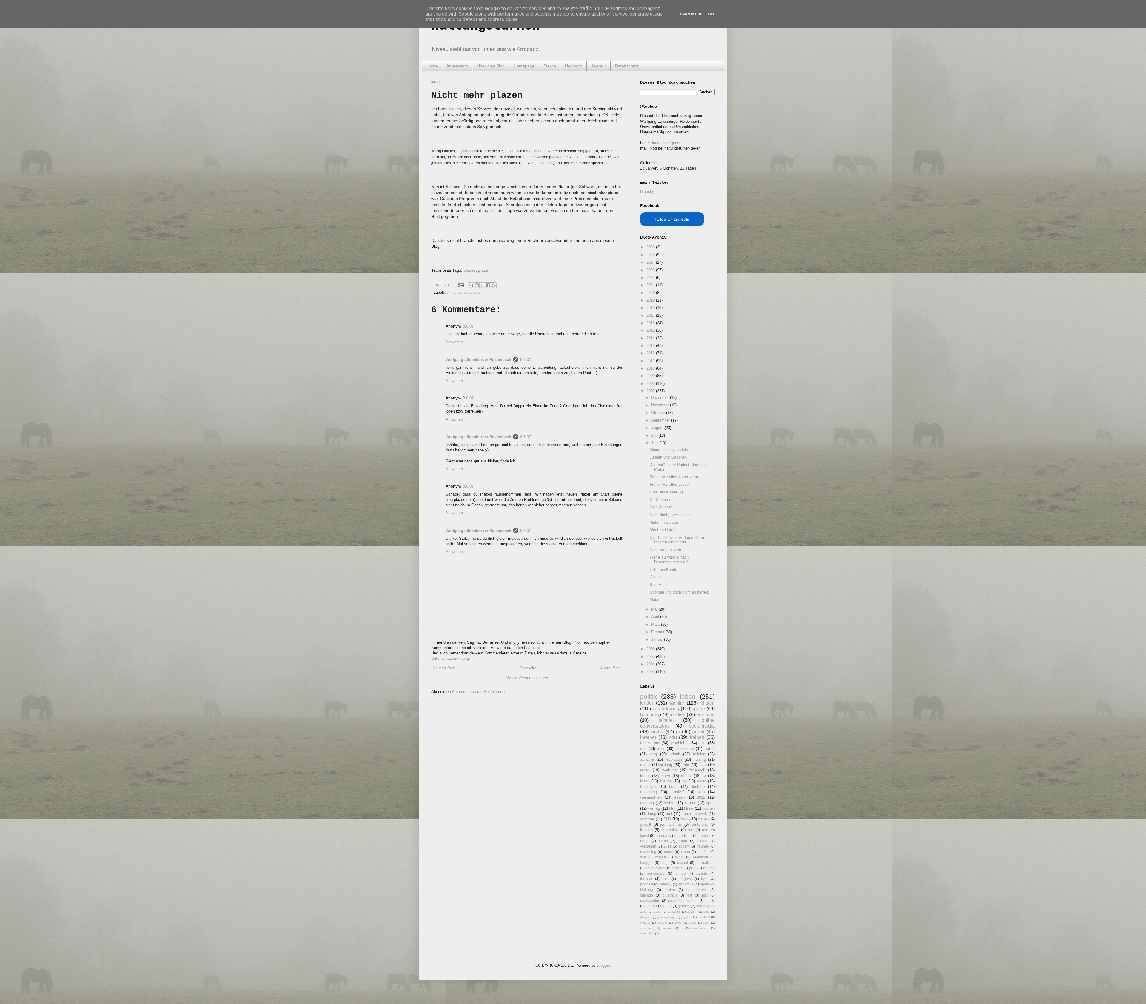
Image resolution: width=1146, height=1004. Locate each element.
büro (706, 911)
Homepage (524, 66)
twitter (709, 748)
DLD (667, 819)
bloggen (647, 863)
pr (678, 731)
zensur (660, 857)
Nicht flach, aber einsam (671, 515)
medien (678, 714)
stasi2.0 (677, 792)
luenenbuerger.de (666, 143)
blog (653, 754)
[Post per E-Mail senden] (461, 285)
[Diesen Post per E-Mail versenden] (471, 285)
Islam (679, 857)
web (701, 792)
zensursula (656, 873)
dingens (645, 917)
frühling (699, 759)
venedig (702, 906)
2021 (651, 285)
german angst (667, 917)
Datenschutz (627, 66)
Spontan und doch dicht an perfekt (679, 592)
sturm (685, 852)
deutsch (698, 786)
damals (702, 873)
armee (680, 873)
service (684, 906)
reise (702, 764)
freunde (703, 846)
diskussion (684, 748)
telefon (703, 852)
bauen (703, 819)
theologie (648, 786)
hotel (666, 879)
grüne (699, 708)
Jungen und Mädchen (668, 457)
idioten (707, 702)
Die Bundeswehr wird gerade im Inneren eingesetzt (677, 540)
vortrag (654, 808)
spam (704, 884)
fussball (682, 863)
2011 (651, 361)
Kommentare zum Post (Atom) (478, 691)
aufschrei (674, 911)
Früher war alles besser (670, 484)
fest (689, 895)
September (661, 420)
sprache (647, 759)
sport (710, 803)
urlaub (675, 754)
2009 (651, 375)
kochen (708, 808)
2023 (651, 270)
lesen (665, 776)
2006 (651, 649)
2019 (651, 300)
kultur (645, 776)
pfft (682, 928)
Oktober (658, 412)
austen (692, 911)
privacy (665, 884)
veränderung (665, 708)
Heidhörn (573, 66)
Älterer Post (610, 668)
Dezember (660, 397)
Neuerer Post (444, 668)
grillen (687, 917)
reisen (645, 764)
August (658, 427)
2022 (651, 277)
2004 (651, 664)
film (672, 808)
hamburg (649, 714)
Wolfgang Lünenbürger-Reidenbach (478, 359)
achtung (647, 803)
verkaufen (648, 846)
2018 (651, 307)
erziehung (648, 792)
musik (686, 776)
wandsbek (647, 933)
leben (688, 696)
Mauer (655, 599)
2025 (651, 255)
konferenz (699, 824)
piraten (690, 803)
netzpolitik (670, 830)
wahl (661, 748)
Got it (715, 14)
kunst (644, 835)
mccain (662, 922)
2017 (651, 315)
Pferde (549, 66)
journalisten (705, 863)
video (701, 781)
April (655, 616)
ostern (677, 868)
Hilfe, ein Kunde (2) (666, 492)
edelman (705, 714)
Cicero (655, 577)
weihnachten (651, 797)
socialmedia (702, 725)
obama (651, 906)
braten (670, 890)
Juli (654, 435)
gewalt (645, 824)
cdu (673, 737)
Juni (655, 443)
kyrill (704, 879)
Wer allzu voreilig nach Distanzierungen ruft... (671, 559)
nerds (710, 900)
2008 (651, 383)
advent (683, 846)
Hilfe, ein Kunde (663, 569)
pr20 (693, 868)
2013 (651, 345)
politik (648, 696)
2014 (651, 338)
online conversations (463, 292)
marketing (648, 852)
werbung (669, 770)
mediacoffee (650, 900)
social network (694, 813)
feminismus (650, 743)
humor (704, 835)
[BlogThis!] (477, 285)
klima (688, 808)
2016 (651, 323)
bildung (666, 764)
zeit (643, 857)
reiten (645, 770)
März (656, 624)
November (660, 405)
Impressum (457, 66)
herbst (669, 803)
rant (669, 813)
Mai (655, 609)
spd (643, 748)
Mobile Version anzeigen (527, 678)
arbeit (698, 731)
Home (432, 66)
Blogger (603, 965)
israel (663, 841)
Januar (657, 639)
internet (648, 737)
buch (673, 786)
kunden (646, 830)
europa (661, 835)
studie (702, 841)
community (647, 928)
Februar (658, 632)
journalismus (671, 824)
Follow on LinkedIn (672, 219)
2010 (651, 368)
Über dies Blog (491, 66)
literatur (645, 922)
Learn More (689, 14)
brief (706, 922)
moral (668, 852)
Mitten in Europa (664, 522)
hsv (705, 895)
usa (705, 830)
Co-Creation (660, 499)
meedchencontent (682, 900)
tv (704, 776)
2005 (651, 656)
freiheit (697, 737)
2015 (651, 330)
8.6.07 (468, 326)
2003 (651, 671)
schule (666, 720)
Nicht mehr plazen (665, 550)
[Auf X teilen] (482, 285)
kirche (657, 731)
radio (683, 841)
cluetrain (670, 895)
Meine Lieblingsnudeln (669, 449)
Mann (645, 781)
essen (679, 797)
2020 (651, 292)
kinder (646, 702)
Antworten (454, 342)
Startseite (528, 668)
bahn (684, 819)
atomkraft (700, 857)
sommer (647, 819)
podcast (646, 884)
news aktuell (656, 868)
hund (644, 841)
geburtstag (683, 835)
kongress (685, 879)
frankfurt (646, 879)
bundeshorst (696, 890)
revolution (673, 759)
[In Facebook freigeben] (488, 285)
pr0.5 (667, 906)
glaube (665, 781)
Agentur (598, 66)
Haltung (646, 890)
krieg (652, 813)
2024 (651, 262)
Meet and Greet (663, 530)
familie (677, 702)
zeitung (709, 868)
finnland (667, 928)
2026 (651, 247)
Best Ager (658, 584)
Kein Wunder (661, 507)
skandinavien (700, 928)
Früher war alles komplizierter (675, 477)
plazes (455, 108)
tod (690, 830)
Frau (685, 764)
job (684, 781)
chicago (646, 895)
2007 (651, 391)
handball (704, 917)
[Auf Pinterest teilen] (494, 285)
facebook (697, 770)
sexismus (685, 884)
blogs (664, 863)
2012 (651, 353)
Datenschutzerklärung (450, 658)
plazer (484, 270)
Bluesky (647, 191)
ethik (702, 743)
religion (699, 754)
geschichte (679, 743)
